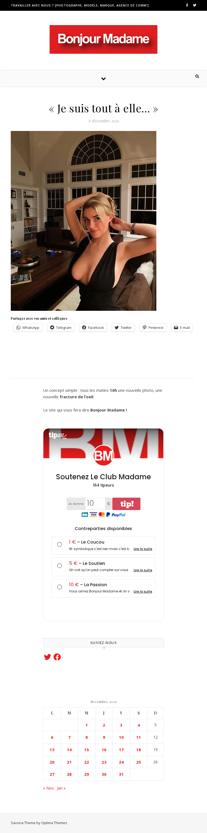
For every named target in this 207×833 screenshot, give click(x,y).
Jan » (61, 788)
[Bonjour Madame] (103, 39)
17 (121, 749)
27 (52, 774)
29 (86, 774)
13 (52, 749)
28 (69, 774)
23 (104, 762)
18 (138, 749)
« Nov (48, 788)
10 (121, 737)
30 (104, 774)
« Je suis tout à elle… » (103, 108)
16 (104, 749)
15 (86, 749)
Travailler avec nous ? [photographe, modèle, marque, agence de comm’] (80, 5)
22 (86, 762)
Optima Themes (54, 822)
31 (121, 774)
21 (69, 762)
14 (69, 749)
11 (138, 737)
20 (52, 762)
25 (138, 762)
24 (121, 762)
